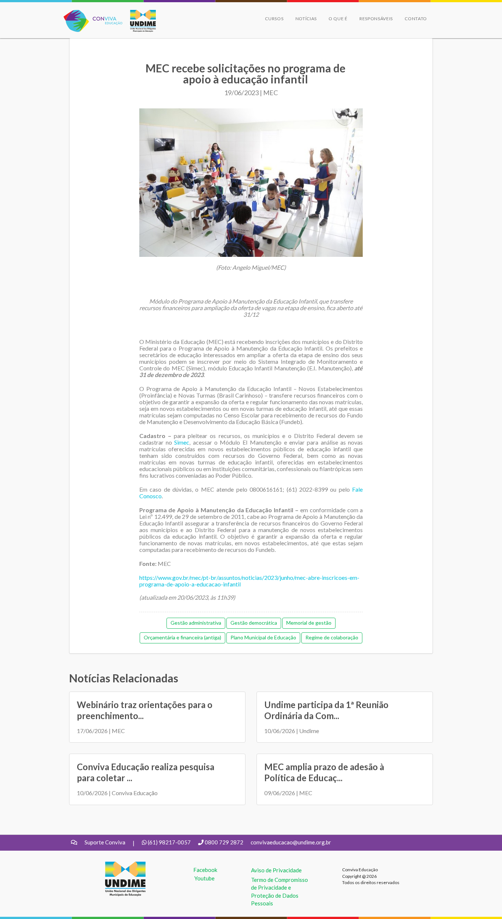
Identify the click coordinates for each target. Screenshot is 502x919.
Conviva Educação (90, 14)
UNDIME (116, 865)
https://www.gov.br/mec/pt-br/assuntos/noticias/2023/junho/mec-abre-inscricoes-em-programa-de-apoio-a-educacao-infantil (249, 581)
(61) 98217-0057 (169, 842)
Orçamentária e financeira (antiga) (182, 637)
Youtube (204, 878)
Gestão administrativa (196, 623)
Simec (181, 442)
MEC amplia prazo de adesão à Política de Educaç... (324, 772)
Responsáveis (376, 18)
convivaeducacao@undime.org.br (291, 842)
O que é (338, 18)
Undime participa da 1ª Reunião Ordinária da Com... (326, 710)
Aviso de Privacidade (276, 870)
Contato (416, 18)
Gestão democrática (253, 623)
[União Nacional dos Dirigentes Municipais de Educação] (139, 21)
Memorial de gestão (308, 623)
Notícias (306, 18)
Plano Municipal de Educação (263, 637)
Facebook (205, 869)
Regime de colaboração (331, 637)
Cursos (274, 18)
